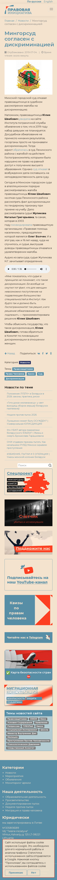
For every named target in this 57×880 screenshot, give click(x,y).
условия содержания (19, 722)
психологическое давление (23, 744)
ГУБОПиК (28, 726)
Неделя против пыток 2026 (22, 414)
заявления (41, 722)
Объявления (13, 779)
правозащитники (23, 369)
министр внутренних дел (21, 733)
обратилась (20, 149)
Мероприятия (14, 776)
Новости (23, 20)
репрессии (13, 726)
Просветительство (17, 800)
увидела (24, 119)
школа (44, 730)
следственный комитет (21, 748)
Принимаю (16, 872)
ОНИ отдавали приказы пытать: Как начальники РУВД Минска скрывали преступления (27, 445)
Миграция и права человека (23, 810)
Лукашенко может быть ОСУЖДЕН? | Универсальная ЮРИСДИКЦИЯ (27, 422)
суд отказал (40, 169)
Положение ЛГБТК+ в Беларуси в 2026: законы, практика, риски (25, 395)
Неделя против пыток (19, 807)
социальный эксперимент (22, 730)
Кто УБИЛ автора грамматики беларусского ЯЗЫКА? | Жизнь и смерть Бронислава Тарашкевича (25, 433)
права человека (15, 374)
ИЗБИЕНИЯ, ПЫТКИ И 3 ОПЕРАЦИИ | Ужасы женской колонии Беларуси (28, 455)
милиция (12, 737)
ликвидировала (21, 224)
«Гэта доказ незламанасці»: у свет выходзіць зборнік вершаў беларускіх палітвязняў (27, 405)
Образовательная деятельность (25, 797)
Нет (33, 872)
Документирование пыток (22, 803)
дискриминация (15, 379)
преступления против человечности (28, 741)
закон (31, 374)
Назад (11, 353)
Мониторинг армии (18, 782)
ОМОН (33, 719)
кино (43, 719)
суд (40, 374)
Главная (9, 20)
